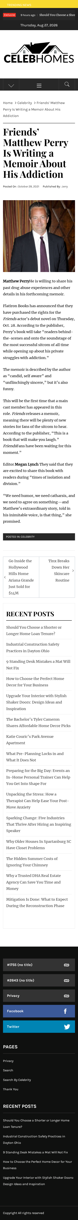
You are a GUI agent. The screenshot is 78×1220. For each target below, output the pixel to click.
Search (8, 1070)
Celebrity (28, 536)
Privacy (13, 995)
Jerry (65, 186)
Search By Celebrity (17, 1080)
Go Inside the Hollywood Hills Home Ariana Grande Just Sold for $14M (21, 577)
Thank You (10, 1089)
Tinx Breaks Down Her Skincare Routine (58, 571)
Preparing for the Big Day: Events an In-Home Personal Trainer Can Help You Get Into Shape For (38, 777)
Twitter (13, 1026)
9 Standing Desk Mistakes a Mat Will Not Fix (35, 1152)
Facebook (15, 1011)
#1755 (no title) (19, 965)
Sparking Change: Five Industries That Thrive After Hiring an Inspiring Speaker (38, 824)
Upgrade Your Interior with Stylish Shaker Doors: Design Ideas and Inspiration (36, 702)
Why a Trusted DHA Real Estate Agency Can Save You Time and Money (33, 882)
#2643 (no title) (20, 980)
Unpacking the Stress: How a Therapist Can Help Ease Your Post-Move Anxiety (37, 800)
